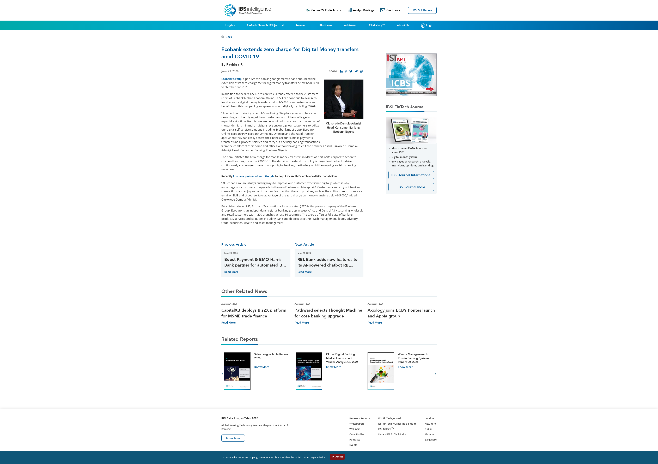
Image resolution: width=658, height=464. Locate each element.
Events (353, 445)
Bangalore (431, 439)
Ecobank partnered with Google (253, 176)
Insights (230, 25)
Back (229, 37)
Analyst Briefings (363, 10)
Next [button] (435, 374)
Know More (261, 367)
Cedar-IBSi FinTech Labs (326, 10)
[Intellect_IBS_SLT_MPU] (411, 74)
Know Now (233, 438)
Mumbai (429, 434)
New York (430, 423)
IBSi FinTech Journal (389, 418)
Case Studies (356, 434)
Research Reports (359, 418)
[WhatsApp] (361, 71)
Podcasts (354, 439)
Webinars (354, 429)
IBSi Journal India (411, 187)
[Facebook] (346, 71)
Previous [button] (222, 374)
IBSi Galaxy (376, 25)
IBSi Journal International (411, 175)
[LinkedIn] (341, 71)
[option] (257, 374)
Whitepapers (356, 423)
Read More (231, 272)
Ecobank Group (231, 79)
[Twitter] (351, 71)
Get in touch (394, 10)
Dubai (428, 429)
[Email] (356, 71)
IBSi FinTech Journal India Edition (397, 423)
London (429, 418)
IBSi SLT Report (422, 10)
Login (429, 25)
